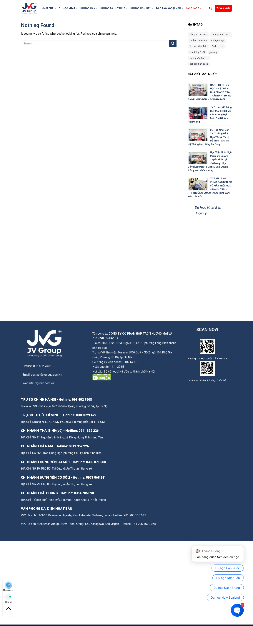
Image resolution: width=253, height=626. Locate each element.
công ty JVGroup (198, 34)
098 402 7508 (82, 399)
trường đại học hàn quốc (200, 58)
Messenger (8, 590)
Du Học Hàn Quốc (221, 34)
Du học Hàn (87, 8)
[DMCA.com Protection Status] (101, 377)
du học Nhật (217, 40)
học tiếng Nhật (197, 52)
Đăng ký (8, 602)
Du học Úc (217, 46)
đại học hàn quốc (199, 64)
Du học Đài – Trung (112, 8)
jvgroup (213, 52)
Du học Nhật (67, 8)
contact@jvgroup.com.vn (46, 374)
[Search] (210, 8)
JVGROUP (48, 8)
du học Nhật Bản (198, 46)
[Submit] (173, 43)
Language (192, 8)
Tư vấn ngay (223, 8)
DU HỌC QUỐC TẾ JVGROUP (212, 358)
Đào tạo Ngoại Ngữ (168, 8)
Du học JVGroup (198, 40)
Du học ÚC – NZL (140, 8)
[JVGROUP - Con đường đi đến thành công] (30, 8)
